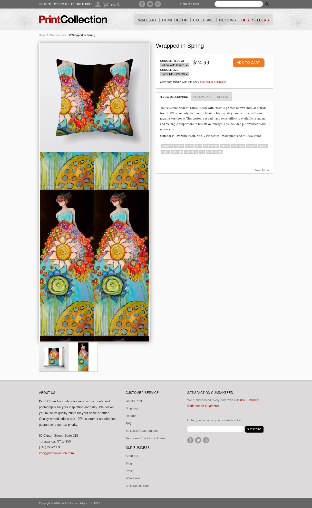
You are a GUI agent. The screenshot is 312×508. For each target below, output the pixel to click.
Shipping (132, 408)
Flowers (251, 146)
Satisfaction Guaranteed (142, 431)
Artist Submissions (138, 486)
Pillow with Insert (58, 35)
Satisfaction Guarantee (213, 81)
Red (202, 152)
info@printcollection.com (56, 453)
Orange (177, 152)
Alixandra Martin (172, 146)
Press (129, 471)
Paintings (191, 152)
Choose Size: (169, 70)
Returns (131, 416)
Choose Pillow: (172, 61)
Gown (263, 146)
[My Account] (98, 4)
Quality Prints (134, 401)
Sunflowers (214, 152)
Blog (129, 463)
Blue (198, 146)
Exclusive (238, 146)
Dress (225, 146)
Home (42, 35)
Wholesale (133, 478)
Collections (211, 146)
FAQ (128, 423)
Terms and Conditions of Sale (145, 438)
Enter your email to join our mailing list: (214, 420)
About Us (132, 456)
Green (165, 152)
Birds (189, 146)
